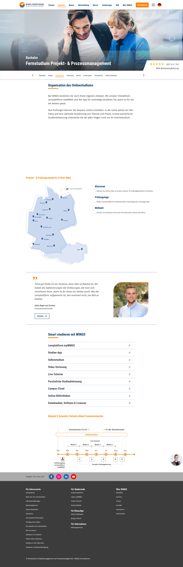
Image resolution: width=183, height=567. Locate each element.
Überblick (42, 76)
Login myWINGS (76, 497)
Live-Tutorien (55, 374)
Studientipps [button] (107, 5)
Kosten (78, 76)
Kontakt (119, 505)
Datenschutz (120, 514)
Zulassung (70, 76)
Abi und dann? (31, 530)
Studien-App (55, 352)
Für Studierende (78, 489)
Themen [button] (51, 5)
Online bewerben (111, 76)
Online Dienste (76, 501)
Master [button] (71, 5)
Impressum (120, 509)
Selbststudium (56, 359)
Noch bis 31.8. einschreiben (35, 497)
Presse (118, 501)
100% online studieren (34, 539)
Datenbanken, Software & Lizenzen (67, 403)
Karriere (119, 497)
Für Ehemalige (77, 511)
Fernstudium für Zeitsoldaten (36, 526)
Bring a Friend (76, 518)
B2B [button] (117, 5)
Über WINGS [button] (127, 5)
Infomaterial (98, 76)
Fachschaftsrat (76, 505)
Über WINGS (121, 489)
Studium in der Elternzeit (35, 543)
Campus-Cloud (56, 388)
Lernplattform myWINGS (61, 345)
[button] (153, 5)
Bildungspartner (77, 527)
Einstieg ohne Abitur (33, 522)
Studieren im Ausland (33, 535)
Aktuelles (119, 493)
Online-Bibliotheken (59, 395)
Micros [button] (95, 5)
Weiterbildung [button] (83, 5)
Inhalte (50, 76)
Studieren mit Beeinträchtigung (37, 547)
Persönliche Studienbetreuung (65, 381)
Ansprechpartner (77, 493)
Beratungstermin (32, 505)
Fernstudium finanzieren (34, 518)
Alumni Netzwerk (77, 514)
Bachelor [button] (61, 5)
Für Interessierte (33, 489)
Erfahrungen (87, 76)
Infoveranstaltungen (33, 501)
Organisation (59, 76)
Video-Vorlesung (57, 367)
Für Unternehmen (78, 524)
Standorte (29, 514)
